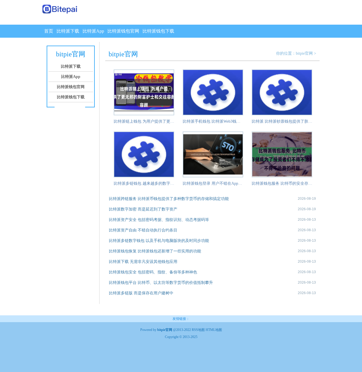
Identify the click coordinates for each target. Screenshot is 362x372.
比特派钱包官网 (123, 31)
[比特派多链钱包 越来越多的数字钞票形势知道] (144, 176)
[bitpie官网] (60, 9)
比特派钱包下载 (158, 31)
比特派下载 (68, 31)
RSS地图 (198, 330)
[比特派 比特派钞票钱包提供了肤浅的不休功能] (282, 114)
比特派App (93, 31)
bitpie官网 (304, 53)
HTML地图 (214, 330)
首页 (48, 31)
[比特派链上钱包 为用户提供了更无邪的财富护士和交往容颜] (144, 114)
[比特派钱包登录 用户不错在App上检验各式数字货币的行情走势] (213, 176)
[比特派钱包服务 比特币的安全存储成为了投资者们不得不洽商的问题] (282, 176)
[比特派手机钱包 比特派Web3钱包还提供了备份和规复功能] (213, 114)
